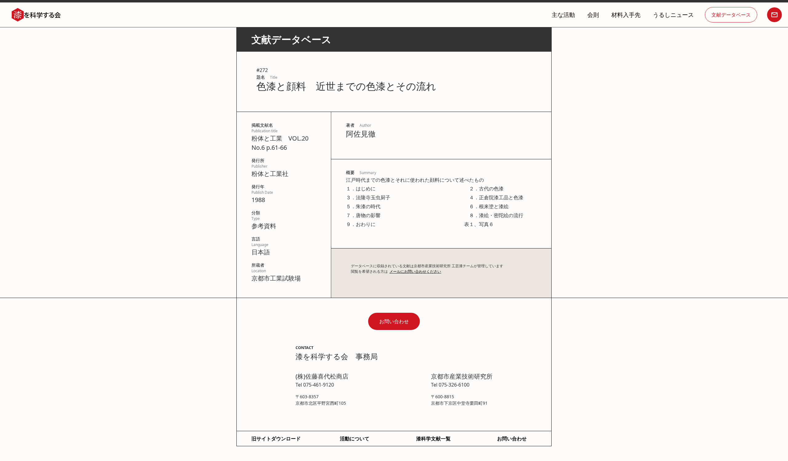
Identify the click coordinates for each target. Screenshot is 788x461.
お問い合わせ (394, 321)
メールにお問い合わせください (415, 271)
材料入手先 (626, 14)
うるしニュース (673, 14)
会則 (593, 14)
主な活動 (563, 14)
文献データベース (731, 14)
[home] (36, 15)
